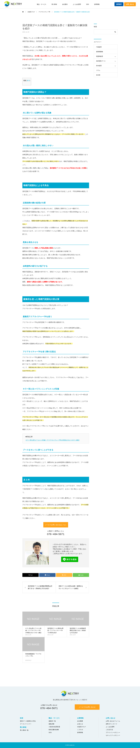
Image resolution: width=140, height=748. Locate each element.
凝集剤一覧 (52, 721)
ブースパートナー (25, 724)
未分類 (98, 75)
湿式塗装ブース (101, 61)
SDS (87, 4)
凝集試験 (51, 724)
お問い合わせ (130, 4)
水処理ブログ (81, 727)
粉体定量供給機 (54, 729)
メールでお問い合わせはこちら (55, 525)
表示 (28, 80)
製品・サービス (41, 4)
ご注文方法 (109, 729)
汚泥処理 (99, 47)
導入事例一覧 (24, 730)
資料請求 (119, 4)
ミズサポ (80, 729)
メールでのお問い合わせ (87, 707)
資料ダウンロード (111, 724)
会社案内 (65, 4)
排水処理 (99, 65)
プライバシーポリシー (113, 732)
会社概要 (80, 721)
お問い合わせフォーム (113, 721)
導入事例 (54, 4)
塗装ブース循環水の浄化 (28, 721)
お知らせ (80, 724)
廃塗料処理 (99, 56)
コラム (98, 70)
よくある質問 (77, 4)
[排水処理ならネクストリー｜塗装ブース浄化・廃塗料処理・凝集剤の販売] (13, 4)
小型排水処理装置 (54, 727)
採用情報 (97, 4)
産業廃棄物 (99, 51)
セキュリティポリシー (113, 735)
